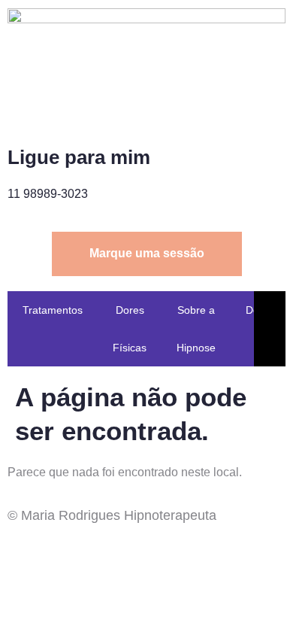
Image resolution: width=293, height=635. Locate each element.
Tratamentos (53, 310)
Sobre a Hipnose (196, 329)
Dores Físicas (129, 329)
